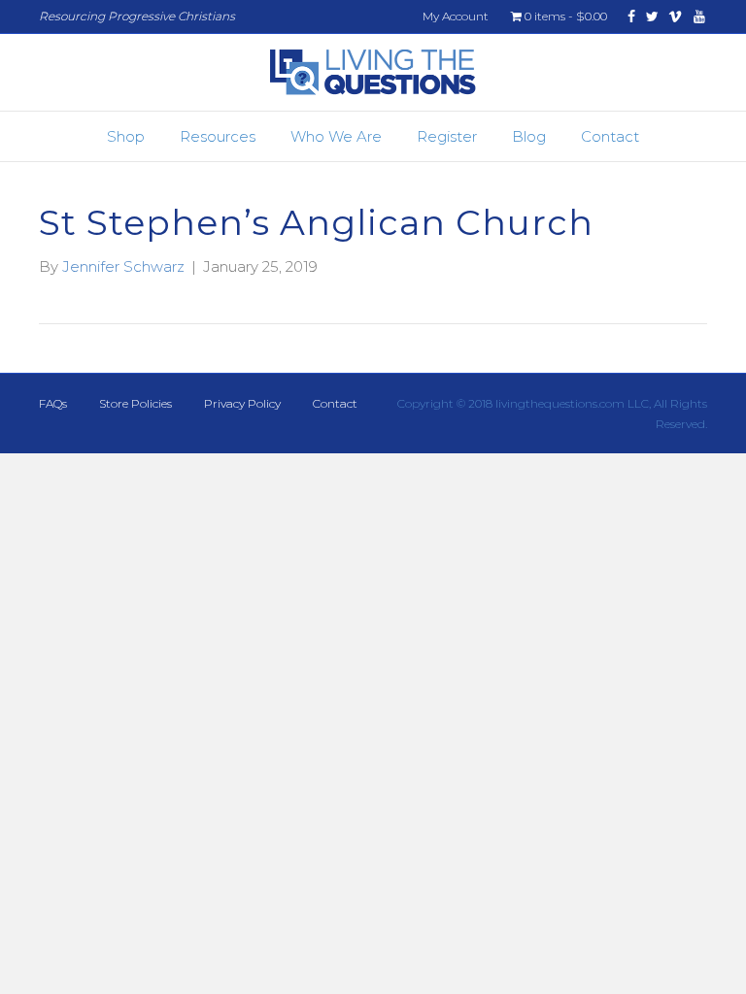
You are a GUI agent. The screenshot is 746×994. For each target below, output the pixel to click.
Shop (126, 136)
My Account (456, 16)
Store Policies (135, 403)
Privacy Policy (242, 403)
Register (447, 136)
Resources (217, 136)
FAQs (53, 403)
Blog (529, 136)
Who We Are (336, 136)
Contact (610, 136)
